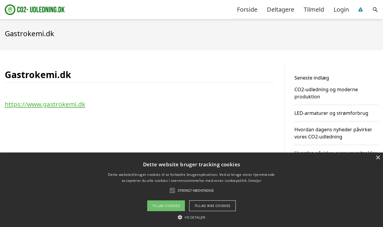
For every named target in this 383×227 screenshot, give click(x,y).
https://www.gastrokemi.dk (45, 104)
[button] (191, 217)
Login (341, 9)
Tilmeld (314, 9)
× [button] (378, 158)
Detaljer (254, 180)
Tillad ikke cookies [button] (212, 205)
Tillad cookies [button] (166, 205)
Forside (247, 9)
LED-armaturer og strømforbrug (331, 113)
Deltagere (280, 9)
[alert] (191, 190)
